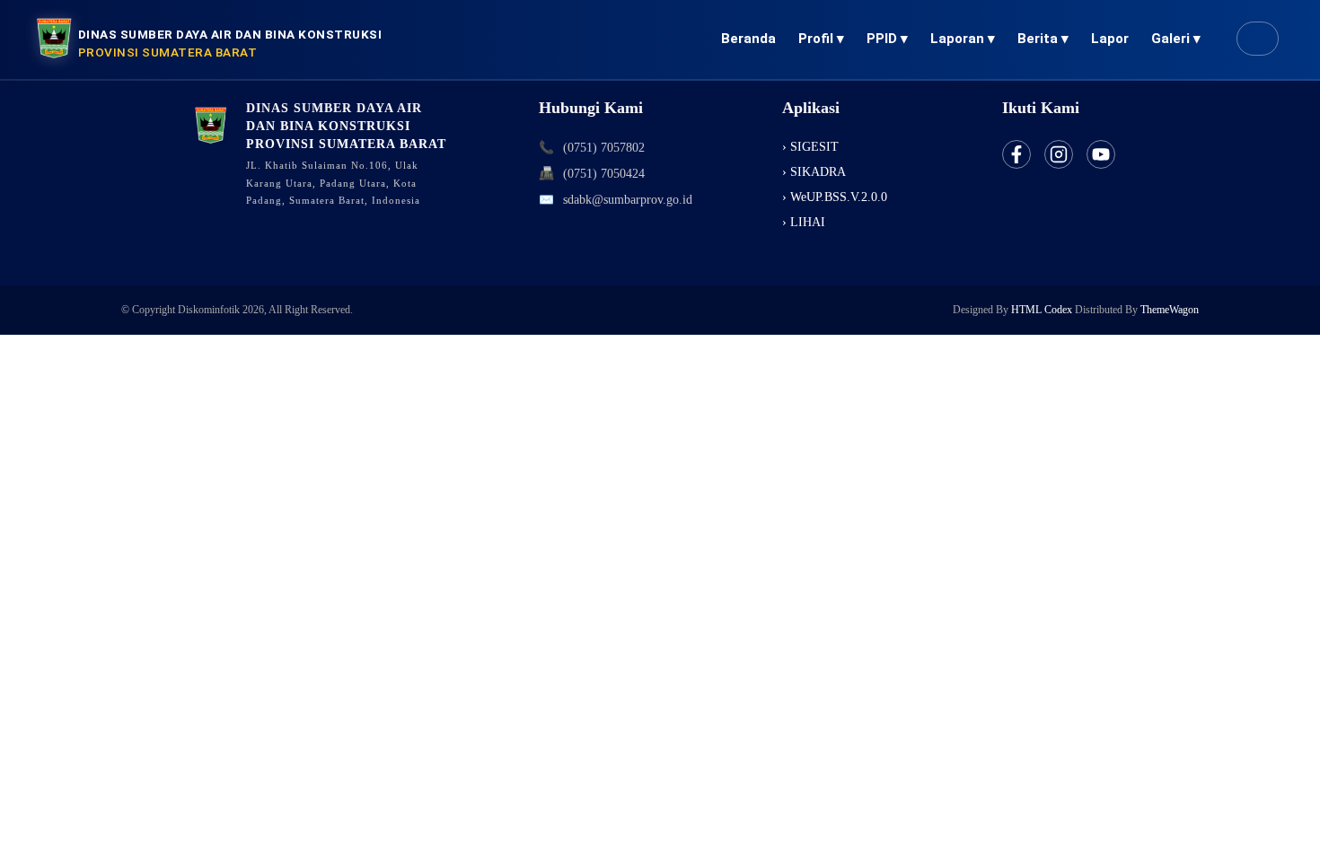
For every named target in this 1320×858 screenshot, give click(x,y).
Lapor (1110, 39)
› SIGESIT (810, 146)
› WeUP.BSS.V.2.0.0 (834, 197)
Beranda (748, 39)
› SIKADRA (814, 172)
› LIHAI (803, 222)
